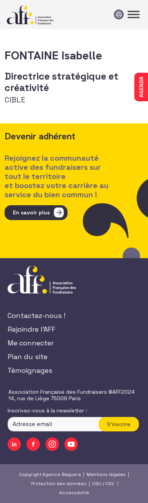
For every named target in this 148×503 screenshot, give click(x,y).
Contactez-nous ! (36, 315)
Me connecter (31, 343)
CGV (109, 484)
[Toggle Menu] (134, 14)
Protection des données (59, 484)
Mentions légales (106, 474)
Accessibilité (74, 493)
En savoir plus (31, 212)
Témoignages (30, 370)
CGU (96, 484)
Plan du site (27, 356)
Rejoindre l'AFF (31, 329)
